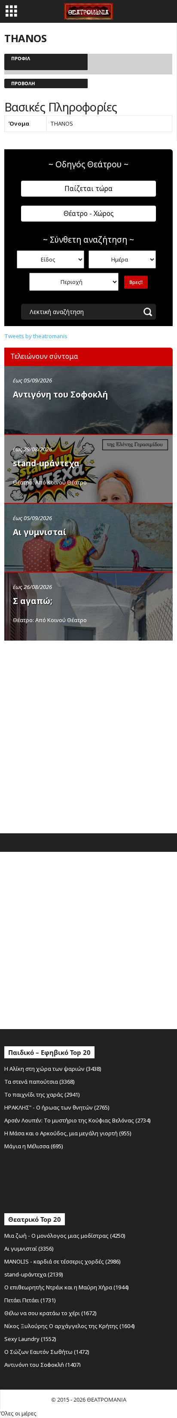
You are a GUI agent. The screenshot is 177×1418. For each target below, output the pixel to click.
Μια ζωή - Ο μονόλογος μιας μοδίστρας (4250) (64, 1235)
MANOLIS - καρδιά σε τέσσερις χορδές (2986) (62, 1261)
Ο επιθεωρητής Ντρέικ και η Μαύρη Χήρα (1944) (66, 1287)
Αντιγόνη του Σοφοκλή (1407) (42, 1365)
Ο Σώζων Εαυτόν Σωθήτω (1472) (46, 1352)
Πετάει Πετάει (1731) (30, 1300)
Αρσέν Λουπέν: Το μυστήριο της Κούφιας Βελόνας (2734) (77, 1120)
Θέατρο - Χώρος (89, 213)
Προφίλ (20, 58)
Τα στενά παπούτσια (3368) (39, 1081)
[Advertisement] (88, 734)
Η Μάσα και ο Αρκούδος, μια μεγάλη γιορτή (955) (67, 1133)
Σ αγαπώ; (32, 601)
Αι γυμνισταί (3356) (29, 1248)
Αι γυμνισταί (39, 532)
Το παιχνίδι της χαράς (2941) (42, 1094)
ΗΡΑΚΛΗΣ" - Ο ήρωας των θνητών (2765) (57, 1107)
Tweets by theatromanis (35, 336)
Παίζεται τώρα (88, 188)
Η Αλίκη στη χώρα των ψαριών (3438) (52, 1069)
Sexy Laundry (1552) (30, 1339)
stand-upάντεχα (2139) (33, 1274)
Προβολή (23, 83)
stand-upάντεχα (46, 463)
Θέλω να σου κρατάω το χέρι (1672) (50, 1313)
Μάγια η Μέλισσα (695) (33, 1146)
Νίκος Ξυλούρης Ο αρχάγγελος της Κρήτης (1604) (69, 1326)
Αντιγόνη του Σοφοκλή (60, 394)
